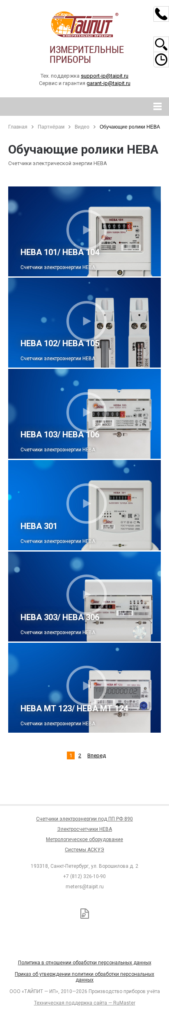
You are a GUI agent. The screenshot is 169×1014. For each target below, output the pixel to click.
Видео (82, 127)
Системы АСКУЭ (84, 850)
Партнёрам (51, 127)
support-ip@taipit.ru (104, 76)
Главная (17, 127)
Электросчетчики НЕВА (84, 829)
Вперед (96, 755)
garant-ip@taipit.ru (108, 83)
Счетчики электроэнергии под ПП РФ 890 (84, 819)
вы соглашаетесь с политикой (56, 972)
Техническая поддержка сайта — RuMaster (84, 1003)
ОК (118, 972)
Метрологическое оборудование (84, 839)
